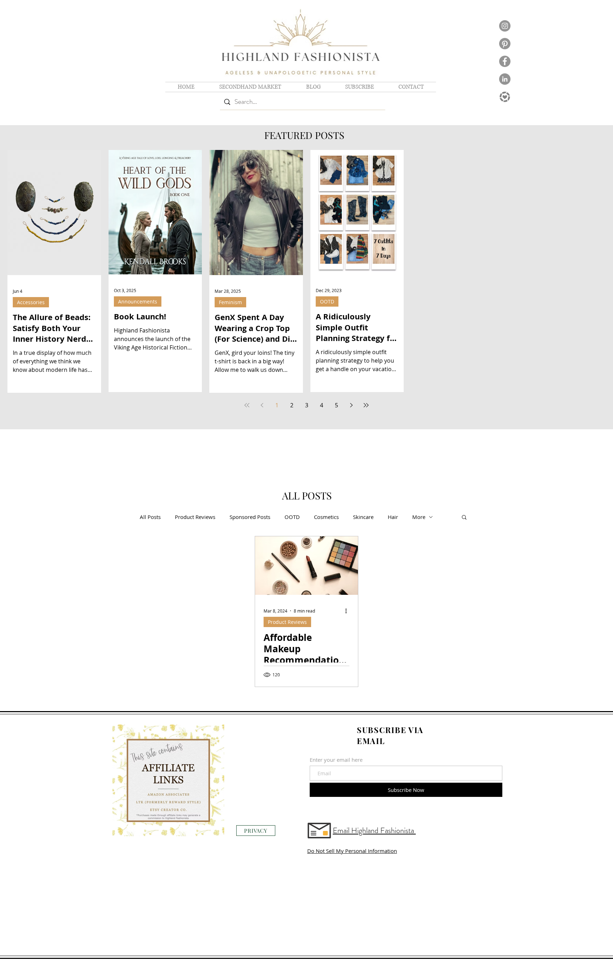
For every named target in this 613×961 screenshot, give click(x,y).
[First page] (247, 405)
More (418, 516)
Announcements (137, 301)
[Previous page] (261, 405)
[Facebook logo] (504, 61)
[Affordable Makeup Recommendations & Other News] (306, 565)
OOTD (327, 301)
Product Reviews (195, 516)
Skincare (363, 516)
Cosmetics (326, 516)
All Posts (150, 516)
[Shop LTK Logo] (504, 96)
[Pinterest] (504, 43)
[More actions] (348, 611)
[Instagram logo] (504, 26)
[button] (464, 517)
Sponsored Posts (250, 516)
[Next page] (351, 405)
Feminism (230, 302)
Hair (393, 516)
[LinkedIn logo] (504, 79)
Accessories (31, 302)
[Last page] (366, 405)
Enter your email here (336, 759)
